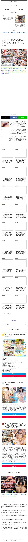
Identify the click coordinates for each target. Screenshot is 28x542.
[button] (26, 324)
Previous (1, 21)
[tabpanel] (7, 21)
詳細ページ (14, 373)
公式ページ (14, 376)
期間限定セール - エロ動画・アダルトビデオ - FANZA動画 (14, 32)
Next (27, 21)
